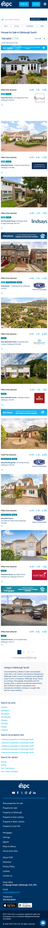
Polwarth (4, 730)
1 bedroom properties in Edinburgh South (17, 739)
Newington (5, 710)
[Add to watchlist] (2, 104)
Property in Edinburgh (12, 812)
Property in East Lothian (13, 817)
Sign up (24, 4)
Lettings (6, 837)
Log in (36, 4)
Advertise (7, 862)
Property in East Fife (11, 826)
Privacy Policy (9, 866)
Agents (6, 842)
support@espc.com (11, 892)
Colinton (4, 720)
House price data (10, 851)
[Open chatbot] (43, 923)
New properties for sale (13, 803)
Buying (4, 761)
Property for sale (10, 808)
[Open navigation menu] (45, 4)
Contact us (7, 876)
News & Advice (9, 846)
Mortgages (7, 833)
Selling (3, 765)
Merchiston (5, 713)
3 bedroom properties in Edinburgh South (17, 746)
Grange (4, 726)
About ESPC (8, 857)
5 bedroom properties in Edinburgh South (17, 752)
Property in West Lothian (13, 821)
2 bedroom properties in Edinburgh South (17, 742)
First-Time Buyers (8, 768)
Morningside (6, 717)
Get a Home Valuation (9, 771)
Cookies (6, 871)
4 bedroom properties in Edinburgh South (17, 749)
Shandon (4, 723)
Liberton (4, 707)
